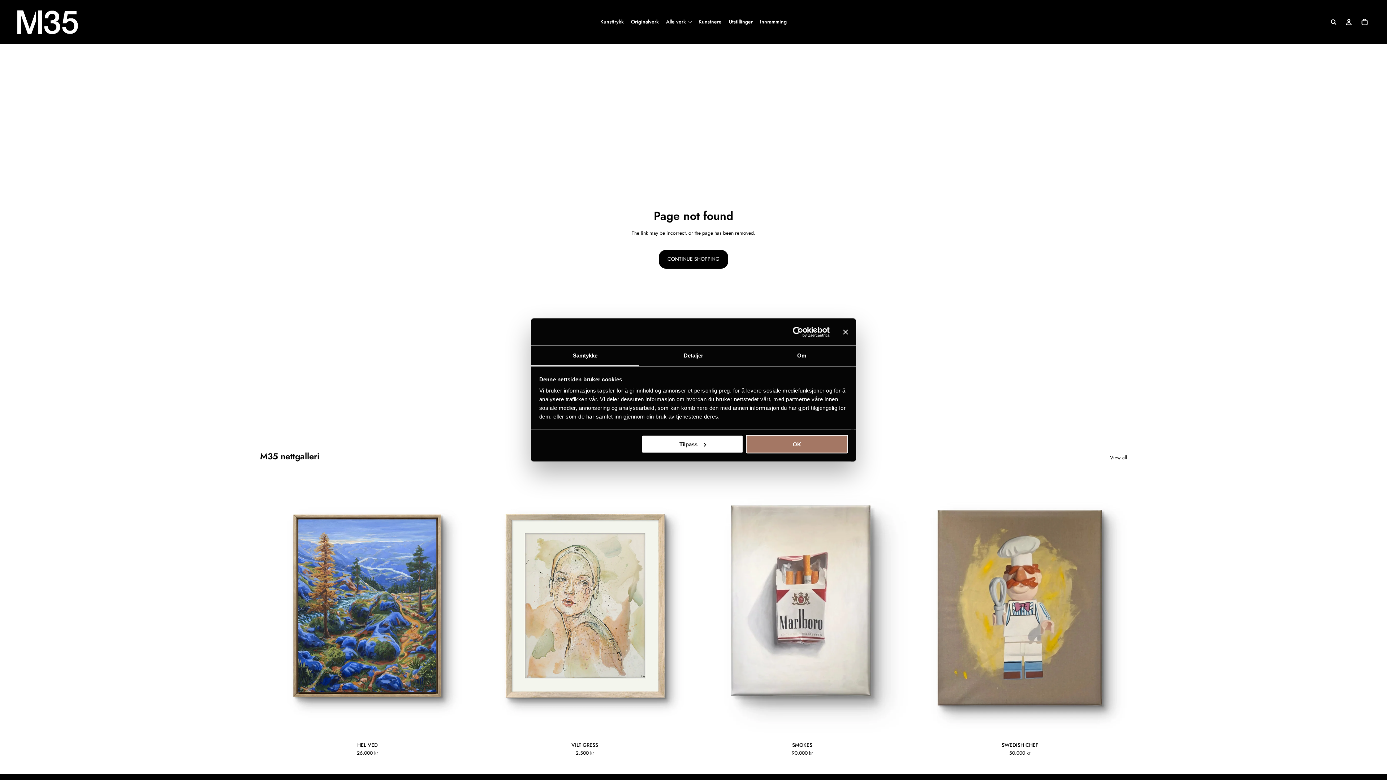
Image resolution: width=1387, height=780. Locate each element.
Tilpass (688, 444)
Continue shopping (693, 259)
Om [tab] (801, 355)
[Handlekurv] (1365, 22)
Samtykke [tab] (585, 355)
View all (1118, 457)
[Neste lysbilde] (464, 606)
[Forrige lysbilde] (271, 606)
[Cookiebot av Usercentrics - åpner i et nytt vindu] (798, 331)
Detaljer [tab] (694, 355)
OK (797, 444)
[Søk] (1333, 22)
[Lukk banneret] (845, 331)
